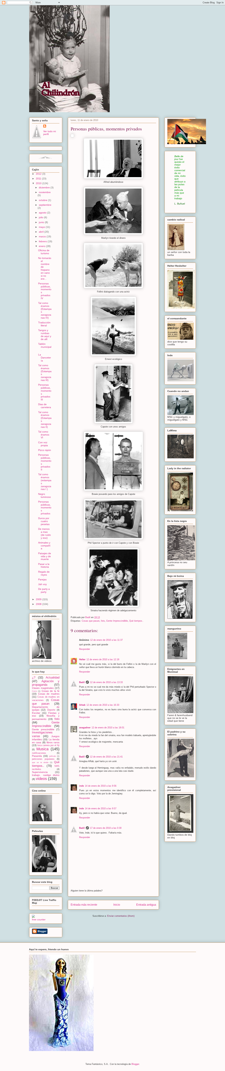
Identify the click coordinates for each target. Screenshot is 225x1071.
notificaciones (39, 753)
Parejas (42, 579)
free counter (39, 919)
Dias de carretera (44, 406)
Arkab (82, 705)
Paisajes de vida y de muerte (44, 556)
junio (42, 222)
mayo (42, 227)
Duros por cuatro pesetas (44, 521)
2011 (39, 178)
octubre (43, 200)
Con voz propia (43, 444)
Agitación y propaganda (45, 683)
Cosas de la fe (50, 691)
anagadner (85, 727)
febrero (43, 241)
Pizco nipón (44, 450)
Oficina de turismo (43, 252)
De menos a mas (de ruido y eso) (44, 533)
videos (41, 778)
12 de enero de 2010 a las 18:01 (108, 727)
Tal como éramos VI (43, 434)
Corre (34, 691)
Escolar (36, 712)
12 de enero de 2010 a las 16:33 (102, 705)
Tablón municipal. (44, 346)
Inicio (116, 904)
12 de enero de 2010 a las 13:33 (106, 682)
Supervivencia (40, 772)
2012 (39, 173)
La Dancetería (44, 357)
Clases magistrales (43, 688)
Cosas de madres (48, 693)
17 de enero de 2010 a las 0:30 (105, 828)
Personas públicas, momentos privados (44, 507)
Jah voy (42, 584)
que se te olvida (40, 762)
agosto (43, 212)
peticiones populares (43, 759)
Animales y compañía (44, 545)
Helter (82, 659)
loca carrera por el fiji (48, 745)
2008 (39, 604)
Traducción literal (44, 324)
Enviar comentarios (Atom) (120, 916)
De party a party (44, 590)
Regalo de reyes (44, 573)
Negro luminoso (44, 495)
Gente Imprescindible (117, 620)
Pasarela (37, 755)
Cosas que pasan (90, 620)
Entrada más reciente (84, 904)
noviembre (45, 192)
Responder (84, 649)
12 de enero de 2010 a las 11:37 (106, 640)
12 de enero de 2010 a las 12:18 (102, 659)
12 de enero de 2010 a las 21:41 (106, 756)
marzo (43, 236)
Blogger (135, 1064)
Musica (42, 749)
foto (103, 620)
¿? (33, 677)
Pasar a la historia (43, 565)
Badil (82, 682)
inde (81, 786)
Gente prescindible (43, 729)
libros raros (53, 742)
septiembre (45, 204)
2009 (39, 599)
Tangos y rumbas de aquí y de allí (44, 334)
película (52, 756)
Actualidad (52, 677)
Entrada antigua (146, 904)
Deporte (51, 710)
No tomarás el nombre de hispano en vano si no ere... (44, 268)
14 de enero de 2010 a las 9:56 (100, 786)
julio (41, 217)
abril (41, 231)
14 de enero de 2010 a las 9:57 (100, 808)
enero (42, 246)
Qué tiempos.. (136, 620)
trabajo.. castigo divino (45, 775)
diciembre (44, 187)
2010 (39, 183)
